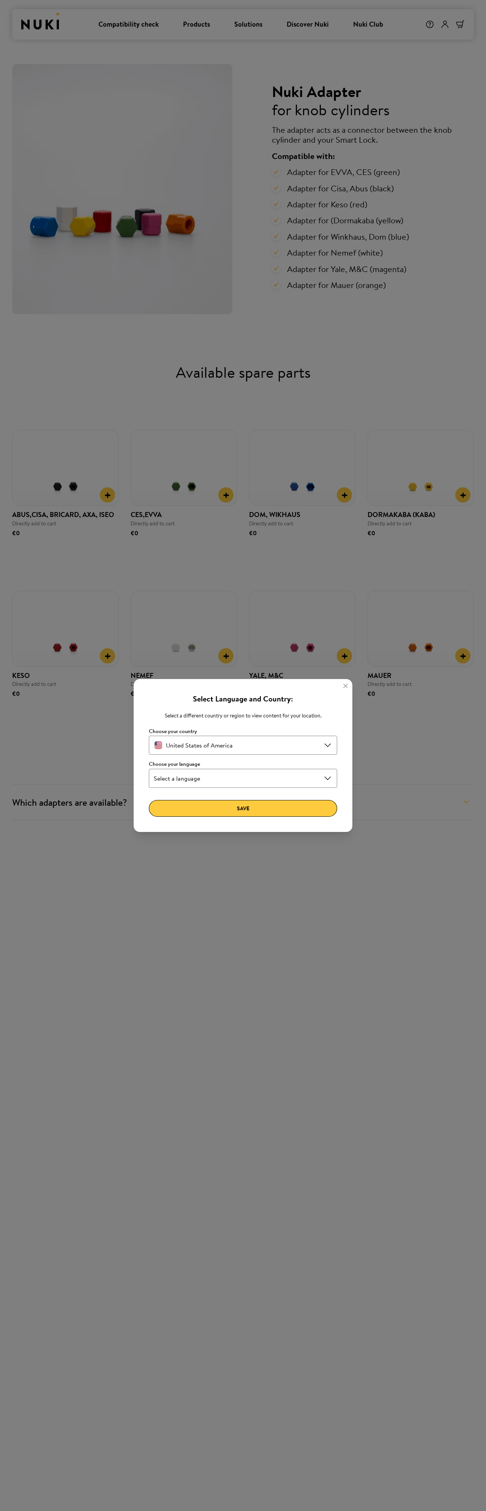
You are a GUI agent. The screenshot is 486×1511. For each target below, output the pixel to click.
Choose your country (173, 731)
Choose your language (174, 764)
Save (243, 808)
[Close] (345, 686)
